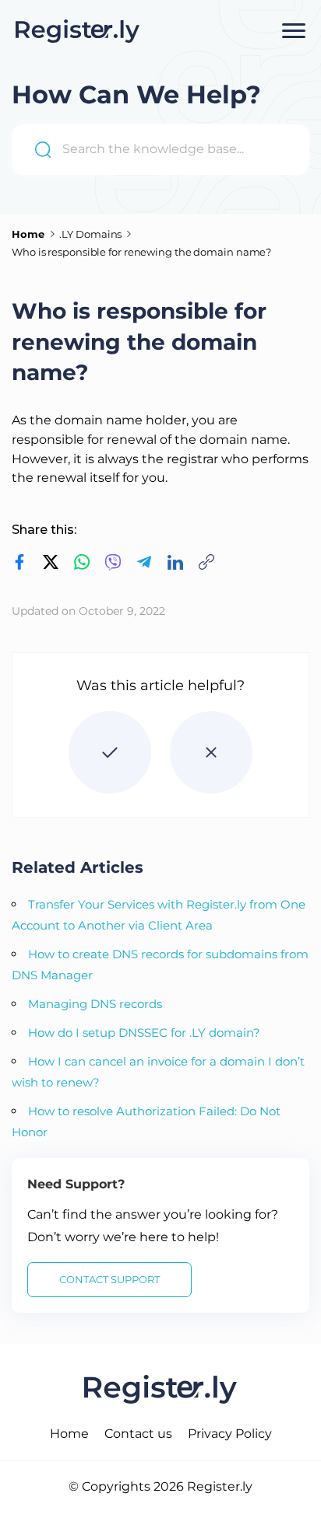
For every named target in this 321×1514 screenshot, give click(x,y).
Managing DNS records (95, 1003)
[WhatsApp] (74, 562)
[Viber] (105, 562)
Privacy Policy (230, 1433)
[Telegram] (136, 562)
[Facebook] (19, 562)
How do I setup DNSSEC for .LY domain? (144, 1032)
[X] (42, 562)
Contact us (138, 1433)
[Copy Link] (198, 562)
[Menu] (293, 31)
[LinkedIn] (167, 562)
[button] (110, 752)
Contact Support (109, 1279)
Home (69, 1433)
